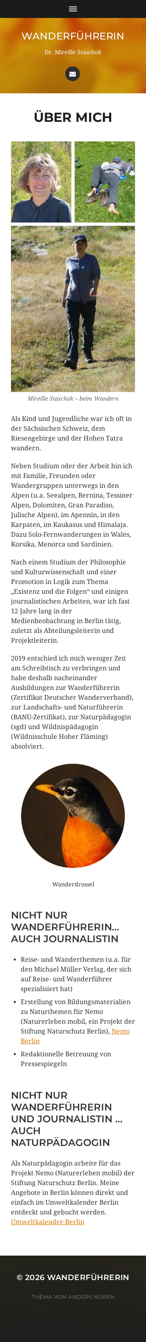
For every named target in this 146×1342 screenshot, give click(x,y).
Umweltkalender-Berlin (47, 1222)
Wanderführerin (72, 36)
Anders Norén (91, 1297)
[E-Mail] (72, 73)
